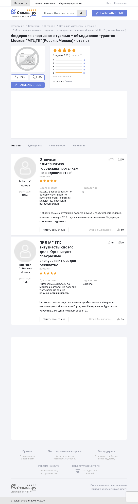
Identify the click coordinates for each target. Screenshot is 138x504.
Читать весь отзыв (54, 229)
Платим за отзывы (44, 3)
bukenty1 (25, 181)
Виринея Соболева (25, 266)
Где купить (35, 145)
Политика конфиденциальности (108, 489)
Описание (79, 145)
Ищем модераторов (70, 3)
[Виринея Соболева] (25, 251)
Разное (68, 81)
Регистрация (120, 3)
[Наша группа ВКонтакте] (79, 472)
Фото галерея (57, 145)
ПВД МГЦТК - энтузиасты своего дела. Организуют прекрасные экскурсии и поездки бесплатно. (58, 254)
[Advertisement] (69, 114)
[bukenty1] (25, 168)
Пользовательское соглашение (108, 485)
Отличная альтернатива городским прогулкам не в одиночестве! (59, 166)
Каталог (19, 3)
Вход (109, 3)
